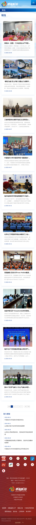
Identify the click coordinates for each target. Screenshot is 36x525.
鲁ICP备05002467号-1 (19, 518)
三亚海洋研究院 (29, 508)
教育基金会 (8, 511)
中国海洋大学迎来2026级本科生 (14, 420)
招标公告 (20, 508)
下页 (28, 406)
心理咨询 (21, 511)
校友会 (15, 511)
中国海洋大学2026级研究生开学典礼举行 (17, 449)
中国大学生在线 (18, 499)
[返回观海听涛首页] (9, 1)
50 (25, 406)
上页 (9, 406)
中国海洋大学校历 (18, 497)
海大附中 (28, 511)
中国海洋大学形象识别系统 (18, 495)
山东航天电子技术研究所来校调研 (15, 426)
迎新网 (4, 508)
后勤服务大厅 (12, 508)
